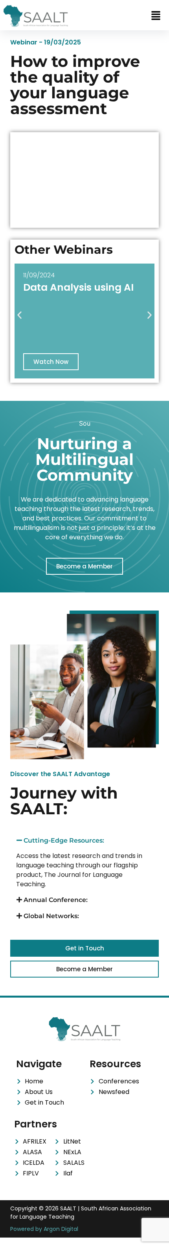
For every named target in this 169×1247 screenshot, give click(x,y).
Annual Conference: (56, 900)
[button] (155, 15)
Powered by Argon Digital (44, 1229)
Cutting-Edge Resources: (64, 840)
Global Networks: (51, 916)
